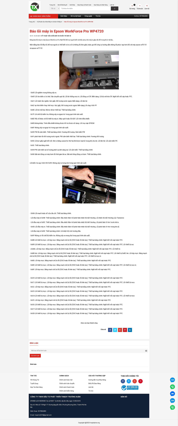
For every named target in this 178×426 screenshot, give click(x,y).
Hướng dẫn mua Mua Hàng (97, 380)
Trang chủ (52, 5)
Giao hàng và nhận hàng (101, 5)
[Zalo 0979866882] (172, 380)
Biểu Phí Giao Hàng (94, 383)
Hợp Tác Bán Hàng (36, 387)
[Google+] (120, 330)
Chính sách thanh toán (66, 387)
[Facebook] (110, 330)
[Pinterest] (125, 330)
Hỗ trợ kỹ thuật (76, 16)
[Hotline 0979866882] (172, 386)
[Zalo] (172, 400)
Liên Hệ (90, 387)
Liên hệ (112, 5)
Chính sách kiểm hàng (66, 391)
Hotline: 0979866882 (141, 16)
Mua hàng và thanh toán (84, 5)
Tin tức (98, 16)
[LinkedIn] (130, 330)
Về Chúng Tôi (34, 380)
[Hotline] (172, 407)
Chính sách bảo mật (66, 380)
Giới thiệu (72, 5)
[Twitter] (115, 330)
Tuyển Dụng (34, 383)
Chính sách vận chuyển (66, 383)
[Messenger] (172, 393)
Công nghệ (88, 16)
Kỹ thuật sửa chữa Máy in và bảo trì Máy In (49, 22)
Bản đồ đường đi (62, 5)
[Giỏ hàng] (132, 6)
